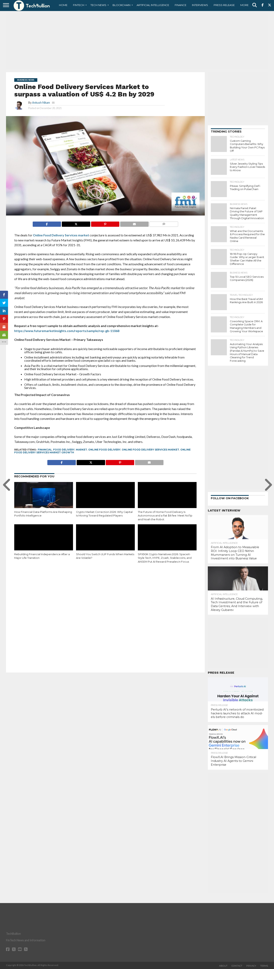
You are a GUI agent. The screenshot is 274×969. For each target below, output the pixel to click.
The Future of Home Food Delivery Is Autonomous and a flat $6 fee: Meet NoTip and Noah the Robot (165, 515)
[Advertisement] (137, 41)
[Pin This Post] (105, 223)
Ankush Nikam (41, 102)
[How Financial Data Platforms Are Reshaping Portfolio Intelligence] (43, 499)
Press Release (224, 5)
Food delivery (64, 449)
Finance (180, 5)
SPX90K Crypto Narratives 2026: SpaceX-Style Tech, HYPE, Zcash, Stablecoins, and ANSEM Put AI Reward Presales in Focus (165, 558)
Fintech (78, 5)
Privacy (251, 965)
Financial (45, 449)
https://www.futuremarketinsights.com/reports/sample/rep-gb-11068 (66, 331)
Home (63, 5)
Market (81, 449)
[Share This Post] (76, 223)
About (223, 965)
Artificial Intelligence (153, 5)
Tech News (98, 5)
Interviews (200, 5)
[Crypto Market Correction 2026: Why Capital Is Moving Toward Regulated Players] (105, 499)
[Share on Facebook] (47, 223)
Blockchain (121, 5)
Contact (236, 965)
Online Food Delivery (104, 449)
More (244, 5)
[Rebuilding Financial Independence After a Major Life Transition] (43, 542)
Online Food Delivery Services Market (150, 449)
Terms (264, 965)
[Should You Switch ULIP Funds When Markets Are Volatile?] (105, 542)
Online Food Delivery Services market (61, 235)
